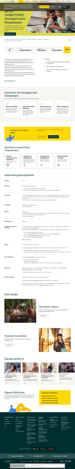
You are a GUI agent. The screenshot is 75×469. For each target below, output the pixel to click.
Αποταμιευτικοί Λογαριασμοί (42, 39)
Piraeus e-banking (47, 200)
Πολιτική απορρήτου (36, 461)
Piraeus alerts (56, 233)
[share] (70, 40)
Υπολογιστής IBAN (53, 422)
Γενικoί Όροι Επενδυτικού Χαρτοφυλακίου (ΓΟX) (42, 428)
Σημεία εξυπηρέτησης (54, 424)
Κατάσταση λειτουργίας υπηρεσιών (31, 442)
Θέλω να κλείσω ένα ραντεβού (49, 396)
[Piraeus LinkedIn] (70, 461)
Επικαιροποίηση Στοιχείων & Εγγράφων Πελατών (31, 438)
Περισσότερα (43, 315)
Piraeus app (6, 421)
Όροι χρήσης (30, 461)
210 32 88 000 (63, 456)
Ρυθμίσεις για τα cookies (62, 6)
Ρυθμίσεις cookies (43, 461)
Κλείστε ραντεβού (41, 136)
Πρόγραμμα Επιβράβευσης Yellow (54, 420)
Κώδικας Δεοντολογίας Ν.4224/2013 (42, 424)
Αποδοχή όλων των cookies (44, 6)
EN (5, 1)
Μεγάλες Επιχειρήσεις (20, 431)
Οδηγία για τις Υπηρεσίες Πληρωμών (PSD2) (31, 429)
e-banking (6, 419)
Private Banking (19, 423)
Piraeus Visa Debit (32, 247)
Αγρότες (17, 429)
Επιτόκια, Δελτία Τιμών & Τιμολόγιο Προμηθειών (32, 420)
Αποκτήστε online (9, 34)
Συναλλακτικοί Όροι (31, 422)
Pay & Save (55, 195)
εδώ (26, 216)
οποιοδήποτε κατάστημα (37, 280)
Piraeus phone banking (37, 237)
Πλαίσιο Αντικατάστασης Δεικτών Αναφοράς (32, 425)
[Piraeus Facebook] (61, 461)
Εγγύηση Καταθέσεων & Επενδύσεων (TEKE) (43, 432)
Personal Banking (19, 421)
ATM (5, 425)
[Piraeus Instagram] (65, 461)
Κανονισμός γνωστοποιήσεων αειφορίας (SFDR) (41, 436)
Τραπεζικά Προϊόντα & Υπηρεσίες (14, 39)
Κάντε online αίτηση (53, 136)
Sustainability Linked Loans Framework (42, 421)
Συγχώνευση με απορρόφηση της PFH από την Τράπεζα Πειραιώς (65, 423)
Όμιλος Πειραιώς (64, 419)
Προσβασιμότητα (50, 461)
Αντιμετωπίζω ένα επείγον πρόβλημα (50, 402)
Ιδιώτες (5, 39)
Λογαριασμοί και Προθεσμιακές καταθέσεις (28, 39)
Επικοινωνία (63, 429)
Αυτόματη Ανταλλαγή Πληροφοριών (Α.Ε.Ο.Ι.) (43, 440)
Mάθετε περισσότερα (26, 239)
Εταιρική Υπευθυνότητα (65, 427)
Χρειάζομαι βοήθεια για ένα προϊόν (50, 400)
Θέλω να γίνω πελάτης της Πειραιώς (50, 398)
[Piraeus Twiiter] (63, 461)
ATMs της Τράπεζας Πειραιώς (33, 235)
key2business (52, 426)
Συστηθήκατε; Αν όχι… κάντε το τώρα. (46, 285)
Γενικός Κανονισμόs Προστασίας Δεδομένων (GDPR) (31, 434)
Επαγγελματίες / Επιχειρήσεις (19, 426)
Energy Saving (9, 1)
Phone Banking (7, 423)
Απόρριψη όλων (53, 6)
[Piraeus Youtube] (67, 461)
